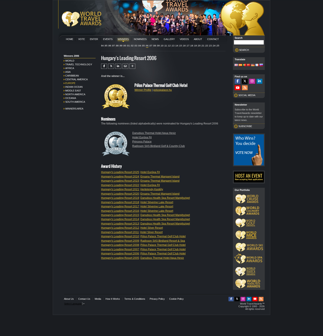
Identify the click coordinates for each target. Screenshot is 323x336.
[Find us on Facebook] (237, 81)
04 (139, 45)
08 (154, 45)
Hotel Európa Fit (142, 137)
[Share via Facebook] (104, 66)
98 (117, 45)
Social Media (246, 95)
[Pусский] (261, 65)
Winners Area (74, 108)
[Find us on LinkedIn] (259, 81)
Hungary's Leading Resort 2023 (120, 180)
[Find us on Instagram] (252, 81)
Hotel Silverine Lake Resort (156, 202)
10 (162, 45)
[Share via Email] (125, 66)
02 (132, 45)
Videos (184, 39)
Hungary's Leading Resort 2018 (120, 202)
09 (158, 45)
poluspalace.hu (162, 89)
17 (188, 45)
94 (102, 45)
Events (108, 39)
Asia (68, 72)
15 (180, 45)
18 (192, 45)
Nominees (140, 39)
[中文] (248, 65)
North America (75, 94)
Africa (69, 68)
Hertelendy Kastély (151, 189)
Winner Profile (142, 89)
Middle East (73, 90)
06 (147, 45)
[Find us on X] (245, 81)
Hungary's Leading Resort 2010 (120, 236)
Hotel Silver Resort (151, 227)
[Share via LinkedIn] (118, 66)
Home (69, 39)
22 (206, 45)
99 (121, 45)
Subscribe (245, 126)
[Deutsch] (253, 65)
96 (110, 45)
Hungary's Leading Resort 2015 (120, 215)
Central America (76, 79)
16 (184, 45)
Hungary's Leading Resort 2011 (120, 232)
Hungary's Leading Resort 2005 (120, 257)
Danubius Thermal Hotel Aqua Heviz (154, 133)
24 (214, 45)
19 (195, 45)
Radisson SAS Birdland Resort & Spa (162, 240)
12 (169, 45)
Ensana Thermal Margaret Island (160, 176)
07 (151, 45)
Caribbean (72, 75)
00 (124, 45)
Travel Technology (78, 64)
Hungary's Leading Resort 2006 (120, 253)
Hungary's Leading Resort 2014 (120, 219)
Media (98, 299)
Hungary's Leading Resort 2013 (120, 223)
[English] (236, 65)
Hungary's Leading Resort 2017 (120, 206)
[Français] (257, 65)
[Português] (244, 65)
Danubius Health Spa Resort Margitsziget (165, 197)
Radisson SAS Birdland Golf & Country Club (158, 146)
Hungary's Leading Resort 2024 (120, 176)
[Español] (240, 65)
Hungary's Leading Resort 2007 (120, 249)
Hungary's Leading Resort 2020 (120, 193)
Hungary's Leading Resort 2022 (120, 185)
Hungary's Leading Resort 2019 (120, 197)
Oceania (70, 98)
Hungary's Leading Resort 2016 (120, 210)
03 (136, 45)
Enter (94, 39)
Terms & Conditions (134, 299)
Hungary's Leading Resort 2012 (120, 227)
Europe (70, 83)
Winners (123, 39)
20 (199, 45)
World (69, 60)
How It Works (112, 299)
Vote (81, 39)
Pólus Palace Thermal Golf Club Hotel (163, 236)
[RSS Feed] (245, 87)
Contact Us (84, 299)
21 (203, 45)
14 (177, 45)
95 (106, 45)
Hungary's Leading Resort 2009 (120, 240)
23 (210, 45)
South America (75, 101)
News (155, 39)
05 (143, 45)
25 (218, 45)
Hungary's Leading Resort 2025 (120, 172)
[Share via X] (111, 66)
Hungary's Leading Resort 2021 (120, 189)
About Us (69, 299)
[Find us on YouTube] (237, 87)
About (198, 39)
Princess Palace (142, 141)
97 (113, 45)
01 (128, 45)
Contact (213, 39)
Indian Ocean (74, 87)
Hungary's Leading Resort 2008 (120, 245)
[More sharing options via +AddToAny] (132, 66)
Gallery (169, 39)
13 (173, 45)
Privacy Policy (157, 299)
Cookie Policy (176, 299)
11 (166, 45)
